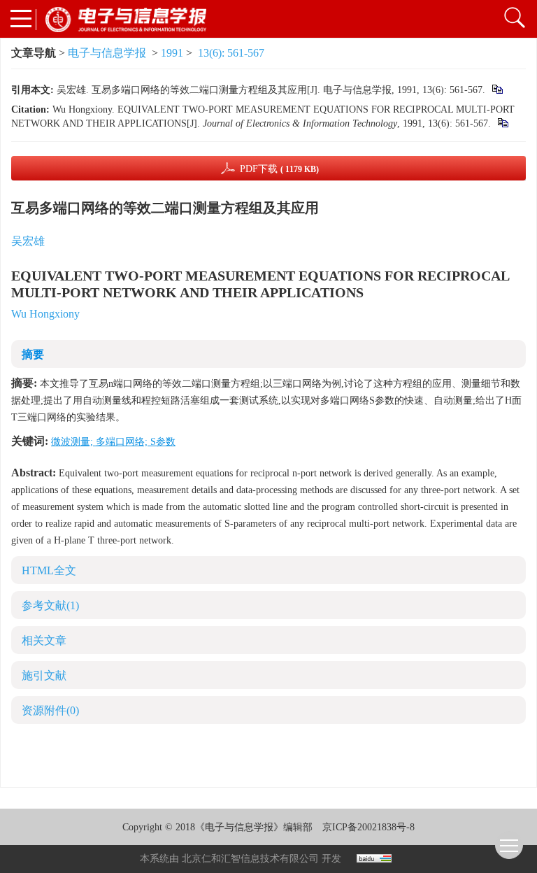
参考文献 (50, 605)
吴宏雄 (28, 241)
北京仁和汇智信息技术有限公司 (250, 858)
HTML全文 (49, 570)
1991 (172, 53)
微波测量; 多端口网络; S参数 (113, 441)
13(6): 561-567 (231, 53)
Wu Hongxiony (45, 314)
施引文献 (44, 675)
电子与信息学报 (107, 53)
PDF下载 (279, 169)
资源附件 (50, 710)
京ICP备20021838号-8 (368, 827)
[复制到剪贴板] (497, 90)
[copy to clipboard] (502, 123)
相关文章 (44, 640)
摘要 (33, 354)
